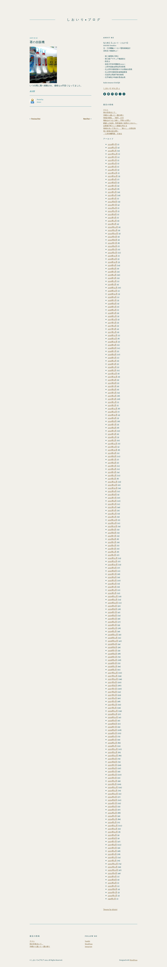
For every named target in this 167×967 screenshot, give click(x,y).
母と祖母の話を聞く (111, 131)
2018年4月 (112, 310)
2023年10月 (113, 176)
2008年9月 (112, 644)
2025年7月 (112, 157)
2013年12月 (112, 443)
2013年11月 (112, 446)
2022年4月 (112, 208)
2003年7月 (112, 841)
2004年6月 (112, 806)
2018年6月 (112, 303)
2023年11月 (112, 173)
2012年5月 (112, 504)
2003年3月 (112, 854)
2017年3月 (112, 329)
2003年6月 (112, 844)
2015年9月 (112, 380)
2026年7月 (112, 144)
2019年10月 (112, 262)
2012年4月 (112, 507)
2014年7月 (112, 424)
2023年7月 (112, 185)
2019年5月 (112, 271)
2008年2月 (112, 666)
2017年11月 (112, 319)
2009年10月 (113, 602)
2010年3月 (112, 586)
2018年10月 (113, 294)
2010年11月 (112, 561)
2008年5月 (112, 657)
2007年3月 (112, 701)
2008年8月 (112, 647)
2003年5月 (112, 847)
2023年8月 (112, 182)
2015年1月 (112, 405)
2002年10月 (113, 870)
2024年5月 (112, 169)
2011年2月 (112, 551)
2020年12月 (113, 227)
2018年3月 (112, 313)
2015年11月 (112, 373)
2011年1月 (112, 555)
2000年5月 (112, 892)
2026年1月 (112, 150)
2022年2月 (112, 211)
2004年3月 (112, 816)
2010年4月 (112, 583)
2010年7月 (112, 574)
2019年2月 (112, 281)
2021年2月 (112, 220)
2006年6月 (112, 730)
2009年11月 (112, 599)
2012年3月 (112, 510)
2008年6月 (112, 653)
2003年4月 (112, 851)
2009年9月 (112, 606)
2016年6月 (112, 354)
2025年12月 (113, 154)
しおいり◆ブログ (84, 20)
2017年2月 (112, 332)
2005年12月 (113, 749)
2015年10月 (112, 376)
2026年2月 (112, 147)
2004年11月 (112, 790)
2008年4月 (112, 660)
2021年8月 (112, 214)
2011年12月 (112, 520)
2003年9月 (112, 835)
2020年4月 (112, 252)
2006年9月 (112, 720)
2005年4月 (112, 774)
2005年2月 (112, 781)
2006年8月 (112, 723)
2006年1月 (112, 746)
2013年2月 (112, 475)
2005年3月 (112, 777)
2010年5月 (112, 580)
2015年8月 (112, 383)
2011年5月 (112, 542)
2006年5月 (112, 733)
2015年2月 (112, 402)
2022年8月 (112, 201)
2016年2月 (112, 367)
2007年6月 (112, 692)
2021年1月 (112, 224)
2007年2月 (112, 704)
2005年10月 (113, 755)
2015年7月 (112, 386)
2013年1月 (112, 478)
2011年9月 (112, 529)
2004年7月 (112, 803)
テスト (105, 110)
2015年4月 (112, 395)
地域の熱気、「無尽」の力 (113, 118)
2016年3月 (112, 364)
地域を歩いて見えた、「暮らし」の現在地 (119, 128)
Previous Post (35, 119)
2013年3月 (112, 472)
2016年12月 (112, 335)
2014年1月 (112, 440)
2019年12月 (112, 255)
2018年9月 (112, 297)
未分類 (32, 91)
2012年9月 (112, 491)
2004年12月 (113, 787)
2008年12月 (113, 634)
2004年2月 (112, 819)
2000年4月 (112, 895)
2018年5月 (112, 306)
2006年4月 (112, 736)
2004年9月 (112, 797)
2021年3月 (112, 217)
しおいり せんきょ (111, 88)
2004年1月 (112, 822)
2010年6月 (112, 577)
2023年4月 (112, 195)
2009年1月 (112, 631)
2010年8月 (112, 571)
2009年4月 (112, 621)
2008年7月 (112, 650)
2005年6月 (112, 768)
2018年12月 (112, 287)
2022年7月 (112, 204)
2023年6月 (112, 189)
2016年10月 (112, 341)
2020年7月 (112, 243)
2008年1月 (112, 669)
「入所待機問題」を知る (112, 134)
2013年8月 (112, 456)
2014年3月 (112, 434)
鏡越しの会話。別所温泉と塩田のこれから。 (120, 123)
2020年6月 (112, 246)
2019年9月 (112, 265)
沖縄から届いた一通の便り (113, 115)
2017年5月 (112, 322)
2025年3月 (112, 166)
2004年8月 (112, 800)
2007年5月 (112, 695)
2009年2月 (112, 628)
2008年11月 (113, 637)
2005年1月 (112, 784)
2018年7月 (112, 300)
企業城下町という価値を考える (115, 126)
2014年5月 (112, 430)
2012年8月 (112, 494)
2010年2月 (112, 590)
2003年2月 (112, 857)
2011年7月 (112, 536)
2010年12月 (113, 558)
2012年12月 (112, 481)
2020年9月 (112, 236)
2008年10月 (113, 641)
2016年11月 (112, 338)
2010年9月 (112, 567)
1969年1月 (112, 898)
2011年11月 (112, 523)
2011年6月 (112, 539)
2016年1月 (112, 370)
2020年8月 (112, 240)
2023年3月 (112, 198)
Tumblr (87, 941)
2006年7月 (112, 727)
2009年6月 (112, 615)
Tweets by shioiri (110, 909)
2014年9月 (112, 418)
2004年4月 (112, 812)
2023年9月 (112, 179)
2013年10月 (112, 450)
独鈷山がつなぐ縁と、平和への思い (117, 120)
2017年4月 (112, 325)
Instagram (88, 946)
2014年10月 (112, 415)
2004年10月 (113, 793)
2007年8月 (112, 685)
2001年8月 (112, 879)
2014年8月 (112, 421)
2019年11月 (112, 259)
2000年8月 (112, 889)
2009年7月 (112, 612)
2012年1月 (112, 516)
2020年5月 (112, 249)
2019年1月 (112, 284)
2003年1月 (112, 860)
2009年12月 (113, 596)
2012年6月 (112, 501)
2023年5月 (112, 192)
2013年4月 (112, 469)
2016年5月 (112, 357)
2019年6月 (112, 268)
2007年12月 (113, 672)
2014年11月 (112, 411)
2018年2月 (112, 316)
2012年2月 (112, 513)
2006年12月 (113, 711)
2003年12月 (113, 825)
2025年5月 (112, 160)
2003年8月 (112, 838)
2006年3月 (112, 739)
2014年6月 (112, 427)
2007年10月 (113, 679)
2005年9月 (112, 758)
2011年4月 (112, 545)
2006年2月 (112, 742)
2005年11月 (112, 752)
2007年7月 (112, 688)
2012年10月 (113, 488)
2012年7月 (112, 497)
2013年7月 (112, 459)
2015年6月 (112, 389)
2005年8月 (112, 762)
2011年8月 (112, 532)
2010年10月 (113, 564)
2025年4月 (112, 163)
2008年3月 (112, 663)
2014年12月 (112, 408)
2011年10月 (112, 526)
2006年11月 (112, 714)
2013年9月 (112, 453)
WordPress (88, 944)
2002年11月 (113, 867)
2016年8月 (112, 348)
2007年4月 (112, 698)
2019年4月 (112, 275)
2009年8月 (112, 609)
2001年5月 (112, 886)
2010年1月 (112, 593)
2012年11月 (112, 485)
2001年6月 (112, 883)
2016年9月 (112, 345)
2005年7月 (112, 765)
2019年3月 (112, 278)
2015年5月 (112, 392)
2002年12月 (113, 863)
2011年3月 (112, 548)
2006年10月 (113, 717)
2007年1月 (112, 707)
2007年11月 (112, 676)
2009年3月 (112, 625)
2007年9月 (112, 682)
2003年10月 (113, 832)
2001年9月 (112, 876)
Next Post (86, 119)
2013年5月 (112, 466)
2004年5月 (112, 809)
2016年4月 (112, 360)
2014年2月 (112, 437)
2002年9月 (112, 873)
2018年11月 (112, 290)
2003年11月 (112, 828)
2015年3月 (112, 399)
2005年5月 (112, 771)
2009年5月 (112, 618)
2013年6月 (112, 462)
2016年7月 (112, 351)
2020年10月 (113, 233)
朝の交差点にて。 (110, 112)
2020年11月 (113, 230)
